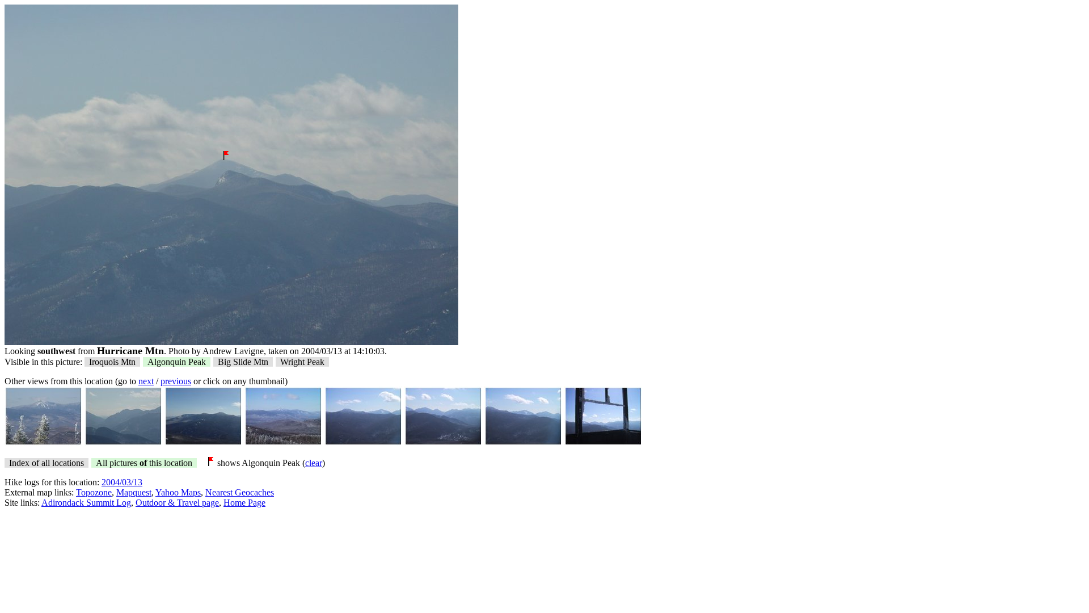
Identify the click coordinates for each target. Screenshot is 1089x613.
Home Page (244, 502)
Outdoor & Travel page (177, 502)
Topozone (94, 492)
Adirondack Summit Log (86, 502)
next (146, 381)
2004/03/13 (122, 482)
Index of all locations (46, 463)
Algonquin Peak (176, 362)
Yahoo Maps (178, 492)
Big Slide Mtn (243, 362)
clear (313, 463)
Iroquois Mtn (112, 362)
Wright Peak (302, 362)
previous (176, 381)
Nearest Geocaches (239, 492)
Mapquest (133, 492)
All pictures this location (144, 463)
